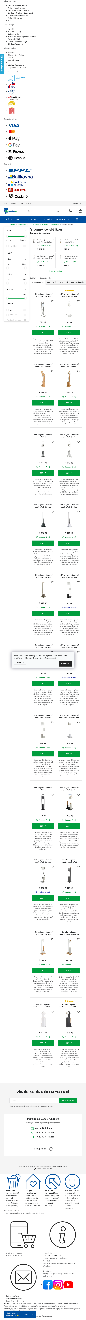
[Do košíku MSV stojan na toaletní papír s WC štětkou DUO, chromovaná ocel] (43, 332)
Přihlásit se (68, 1100)
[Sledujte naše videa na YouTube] (68, 1284)
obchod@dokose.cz (45, 1128)
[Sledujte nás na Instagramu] (58, 1284)
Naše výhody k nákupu (16, 8)
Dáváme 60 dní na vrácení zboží (20, 13)
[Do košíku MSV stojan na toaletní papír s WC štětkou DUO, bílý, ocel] (69, 332)
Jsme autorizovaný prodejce (18, 10)
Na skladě (17, 246)
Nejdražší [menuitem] (64, 282)
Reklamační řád (14, 39)
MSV (17, 310)
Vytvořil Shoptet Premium (44, 1169)
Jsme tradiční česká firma (17, 5)
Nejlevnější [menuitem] (52, 282)
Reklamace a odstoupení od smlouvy (22, 36)
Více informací (50, 658)
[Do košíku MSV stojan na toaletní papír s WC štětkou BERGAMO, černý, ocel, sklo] (69, 613)
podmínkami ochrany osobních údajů (41, 1106)
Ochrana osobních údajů (17, 41)
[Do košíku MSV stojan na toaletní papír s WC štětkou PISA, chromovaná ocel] (43, 898)
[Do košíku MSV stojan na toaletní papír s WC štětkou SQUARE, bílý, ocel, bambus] (43, 970)
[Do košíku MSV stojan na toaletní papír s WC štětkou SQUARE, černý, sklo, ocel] (43, 543)
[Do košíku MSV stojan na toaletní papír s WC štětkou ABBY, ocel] (43, 826)
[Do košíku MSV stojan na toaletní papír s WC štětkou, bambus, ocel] (43, 402)
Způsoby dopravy (14, 31)
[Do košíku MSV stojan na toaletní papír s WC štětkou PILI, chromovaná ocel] (69, 754)
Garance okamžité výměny (18, 15)
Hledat (58, 211)
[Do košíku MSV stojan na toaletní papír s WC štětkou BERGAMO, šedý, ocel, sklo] (69, 683)
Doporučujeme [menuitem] (38, 282)
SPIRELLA (17, 314)
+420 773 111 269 (71, 211)
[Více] (80, 219)
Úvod (5, 203)
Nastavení (20, 662)
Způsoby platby (14, 34)
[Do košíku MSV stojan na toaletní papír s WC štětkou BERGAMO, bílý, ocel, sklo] (43, 683)
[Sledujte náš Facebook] (48, 1284)
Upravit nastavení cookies (59, 1166)
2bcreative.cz (47, 1316)
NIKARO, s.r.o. (10, 1303)
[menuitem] (9, 219)
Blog (10, 20)
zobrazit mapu (13, 60)
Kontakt (11, 29)
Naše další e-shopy (15, 18)
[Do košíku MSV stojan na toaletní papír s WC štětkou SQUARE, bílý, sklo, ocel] (69, 543)
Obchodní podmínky (16, 44)
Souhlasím (65, 664)
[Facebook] (51, 1149)
